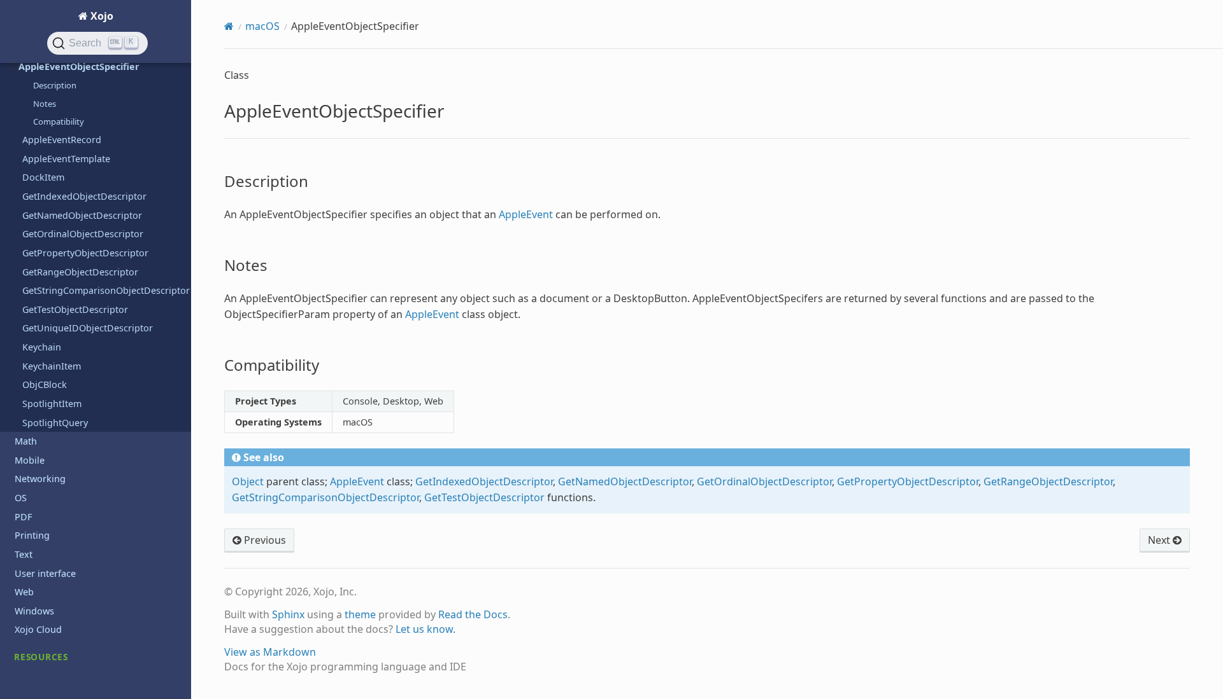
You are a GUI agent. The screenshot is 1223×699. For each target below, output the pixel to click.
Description (54, 85)
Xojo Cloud (38, 629)
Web (24, 592)
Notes (44, 103)
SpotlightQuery (55, 423)
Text (23, 554)
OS (21, 498)
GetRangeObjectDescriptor (80, 272)
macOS (262, 26)
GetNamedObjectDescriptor (82, 215)
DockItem (43, 177)
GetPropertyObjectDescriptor (85, 253)
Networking (40, 479)
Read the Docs (473, 614)
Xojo (100, 16)
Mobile (30, 460)
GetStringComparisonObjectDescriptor (106, 290)
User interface (45, 573)
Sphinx (288, 614)
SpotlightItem (52, 404)
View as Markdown (270, 652)
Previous (263, 540)
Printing (32, 535)
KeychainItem (51, 366)
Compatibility (58, 121)
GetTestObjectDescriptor (75, 309)
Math (26, 441)
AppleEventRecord (61, 140)
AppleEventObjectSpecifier (78, 66)
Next (1160, 540)
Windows (34, 611)
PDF (23, 517)
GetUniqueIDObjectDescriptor (87, 328)
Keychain (41, 347)
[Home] (229, 26)
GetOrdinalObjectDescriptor (82, 234)
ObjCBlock (44, 384)
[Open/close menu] (14, 67)
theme (360, 614)
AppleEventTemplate (66, 159)
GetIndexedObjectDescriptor (84, 196)
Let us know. (425, 629)
